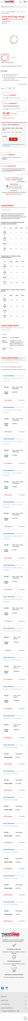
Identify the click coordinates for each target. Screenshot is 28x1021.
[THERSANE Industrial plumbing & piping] (10, 934)
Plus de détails (23, 84)
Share (6, 88)
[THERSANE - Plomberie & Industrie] (9, 2)
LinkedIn (6, 988)
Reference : (5, 124)
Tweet (9, 88)
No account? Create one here (13, 97)
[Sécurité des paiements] (14, 968)
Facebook (2, 988)
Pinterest (13, 88)
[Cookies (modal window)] (25, 1018)
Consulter (22, 400)
